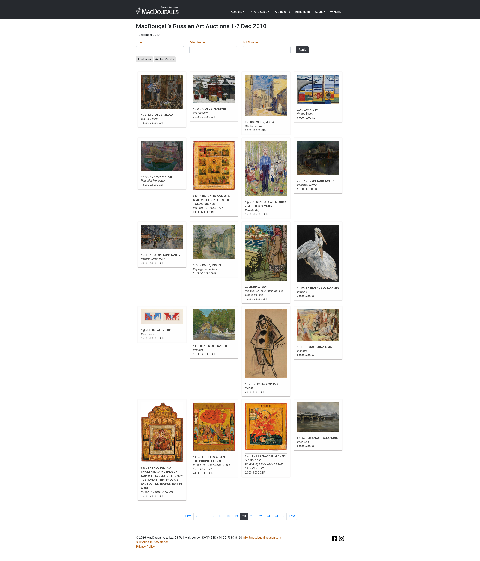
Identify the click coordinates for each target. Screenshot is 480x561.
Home (337, 12)
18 (228, 516)
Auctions (236, 12)
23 (268, 516)
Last (292, 516)
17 (220, 516)
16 (212, 516)
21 (252, 516)
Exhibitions (302, 12)
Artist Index (144, 59)
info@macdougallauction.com (262, 537)
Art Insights (282, 12)
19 (236, 516)
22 (260, 516)
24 (276, 516)
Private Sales (258, 12)
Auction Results (164, 59)
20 (244, 516)
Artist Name (197, 42)
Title (139, 42)
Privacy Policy (145, 546)
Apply (302, 49)
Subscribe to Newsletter (152, 542)
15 (204, 516)
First (188, 516)
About (319, 12)
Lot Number (250, 42)
